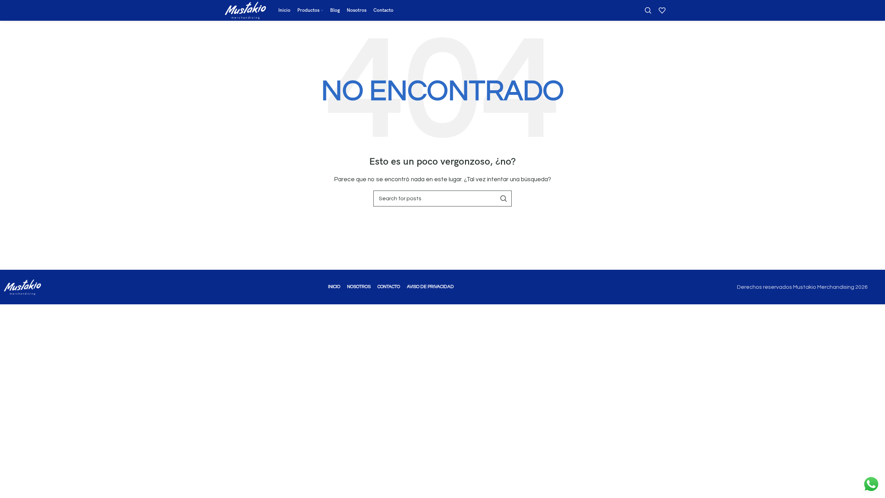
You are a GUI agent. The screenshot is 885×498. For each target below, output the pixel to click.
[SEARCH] (504, 198)
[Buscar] (648, 10)
